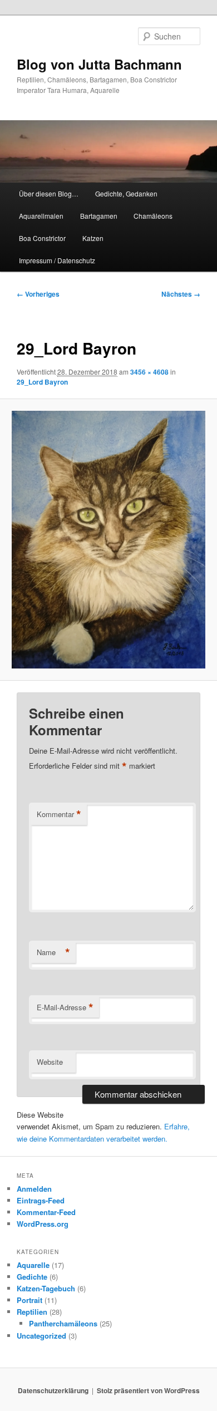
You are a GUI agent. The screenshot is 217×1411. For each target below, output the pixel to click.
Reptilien (32, 1311)
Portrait (29, 1300)
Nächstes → (180, 294)
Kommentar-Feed (46, 1212)
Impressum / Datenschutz (57, 260)
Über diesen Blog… (48, 193)
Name (53, 952)
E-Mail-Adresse (65, 1007)
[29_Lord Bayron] (108, 539)
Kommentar (59, 814)
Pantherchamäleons (63, 1323)
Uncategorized (41, 1335)
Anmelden (34, 1188)
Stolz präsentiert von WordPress (148, 1390)
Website (50, 1061)
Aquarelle (33, 1265)
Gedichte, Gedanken (126, 193)
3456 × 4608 (149, 372)
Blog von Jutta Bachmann (99, 64)
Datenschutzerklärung (53, 1390)
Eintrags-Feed (41, 1200)
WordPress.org (42, 1223)
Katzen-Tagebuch (46, 1288)
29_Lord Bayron (42, 382)
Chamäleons (153, 215)
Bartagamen (98, 215)
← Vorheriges (38, 294)
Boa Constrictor (42, 238)
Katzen (92, 238)
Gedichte (32, 1276)
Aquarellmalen (41, 215)
